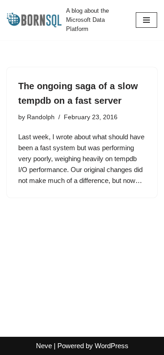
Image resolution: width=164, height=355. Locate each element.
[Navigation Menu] (146, 20)
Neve (44, 346)
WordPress (111, 346)
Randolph (41, 117)
